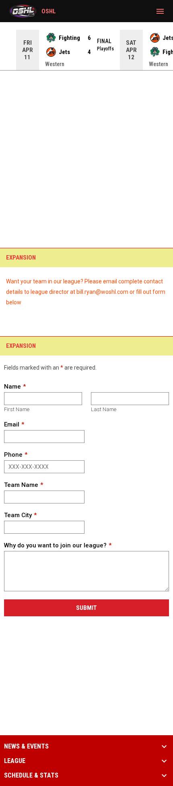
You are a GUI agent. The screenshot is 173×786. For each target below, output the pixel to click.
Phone (13, 454)
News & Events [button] (26, 746)
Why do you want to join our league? (55, 545)
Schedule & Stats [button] (31, 775)
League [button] (14, 761)
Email (11, 424)
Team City (18, 515)
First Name (16, 409)
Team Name (21, 485)
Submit (86, 607)
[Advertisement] (86, 139)
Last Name (103, 409)
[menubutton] (160, 11)
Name (12, 386)
